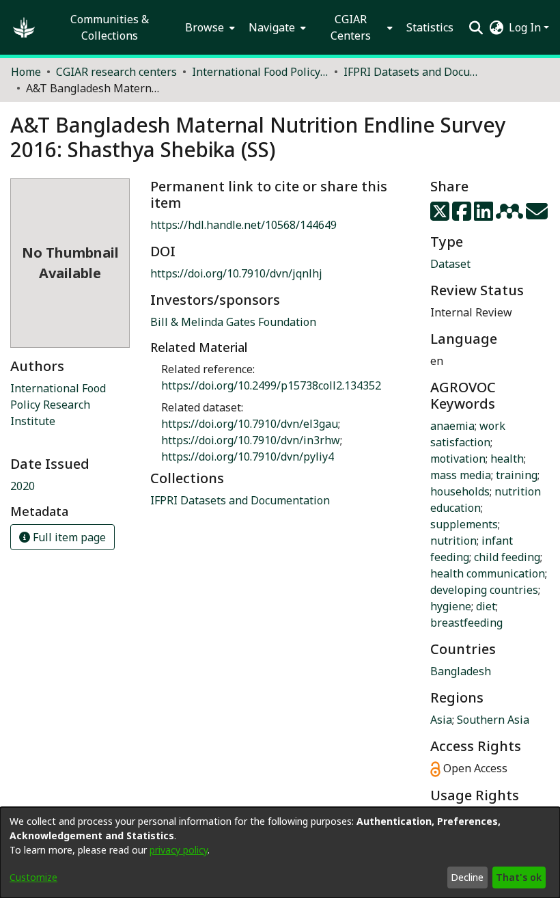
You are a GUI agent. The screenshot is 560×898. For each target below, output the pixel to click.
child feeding (507, 556)
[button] (24, 27)
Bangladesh (460, 671)
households (460, 491)
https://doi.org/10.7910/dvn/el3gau (249, 423)
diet (486, 606)
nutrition (453, 540)
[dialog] (280, 852)
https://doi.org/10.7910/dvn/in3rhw (250, 440)
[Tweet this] (441, 215)
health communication (487, 573)
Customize (33, 877)
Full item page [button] (68, 537)
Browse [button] (204, 27)
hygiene (450, 606)
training (516, 474)
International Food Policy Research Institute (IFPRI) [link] (260, 71)
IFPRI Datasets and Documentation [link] (412, 71)
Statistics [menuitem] (429, 27)
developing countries (484, 589)
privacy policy (179, 849)
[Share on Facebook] (463, 215)
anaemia (452, 425)
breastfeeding (466, 622)
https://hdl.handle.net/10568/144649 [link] (243, 224)
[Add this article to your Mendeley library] (511, 215)
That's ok (519, 877)
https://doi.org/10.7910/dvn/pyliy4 (247, 456)
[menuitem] (208, 27)
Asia (441, 719)
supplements (464, 524)
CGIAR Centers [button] (351, 27)
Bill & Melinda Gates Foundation (233, 321)
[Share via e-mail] (537, 215)
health (507, 458)
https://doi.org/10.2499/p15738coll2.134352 (271, 385)
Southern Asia (493, 719)
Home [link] (26, 71)
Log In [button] (526, 27)
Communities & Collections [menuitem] (109, 27)
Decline (467, 877)
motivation (458, 458)
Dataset (450, 263)
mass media (460, 474)
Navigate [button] (272, 27)
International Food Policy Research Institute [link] (58, 404)
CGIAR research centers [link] (116, 71)
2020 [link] (22, 485)
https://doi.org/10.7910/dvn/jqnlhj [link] (236, 273)
